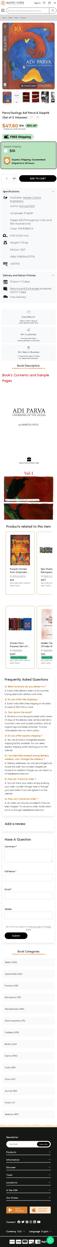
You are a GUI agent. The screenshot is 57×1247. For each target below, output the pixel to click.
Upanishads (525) (13, 974)
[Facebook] (18, 1222)
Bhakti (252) (11, 1044)
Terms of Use (35, 927)
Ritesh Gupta (19, 576)
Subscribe (43, 1144)
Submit (16, 935)
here (35, 786)
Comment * (11, 846)
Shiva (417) (10, 1079)
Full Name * (10, 871)
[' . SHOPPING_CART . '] (49, 2)
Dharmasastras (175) (15, 1020)
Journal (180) (11, 1090)
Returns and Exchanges (24, 288)
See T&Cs (34, 323)
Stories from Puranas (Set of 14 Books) (19, 646)
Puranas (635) (11, 985)
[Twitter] (22, 1222)
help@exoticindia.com (18, 773)
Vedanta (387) (12, 1114)
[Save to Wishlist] (31, 117)
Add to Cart (38, 178)
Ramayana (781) (13, 997)
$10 (12, 151)
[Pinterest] (27, 1222)
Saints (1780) (11, 1055)
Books (10, 18)
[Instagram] (31, 1222)
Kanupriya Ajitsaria (47, 651)
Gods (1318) (10, 1067)
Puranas (23, 18)
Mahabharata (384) (14, 1009)
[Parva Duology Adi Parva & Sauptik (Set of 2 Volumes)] (7, 97)
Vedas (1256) (11, 962)
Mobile (8, 909)
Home (4, 18)
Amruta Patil (27, 206)
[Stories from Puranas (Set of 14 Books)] (20, 638)
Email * (8, 889)
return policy (33, 730)
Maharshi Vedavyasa (16, 651)
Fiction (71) (10, 1102)
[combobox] (27, 10)
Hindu (16, 18)
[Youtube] (38, 1222)
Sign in (37, 3)
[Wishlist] (44, 2)
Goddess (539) (12, 1032)
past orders (15, 790)
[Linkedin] (34, 1222)
